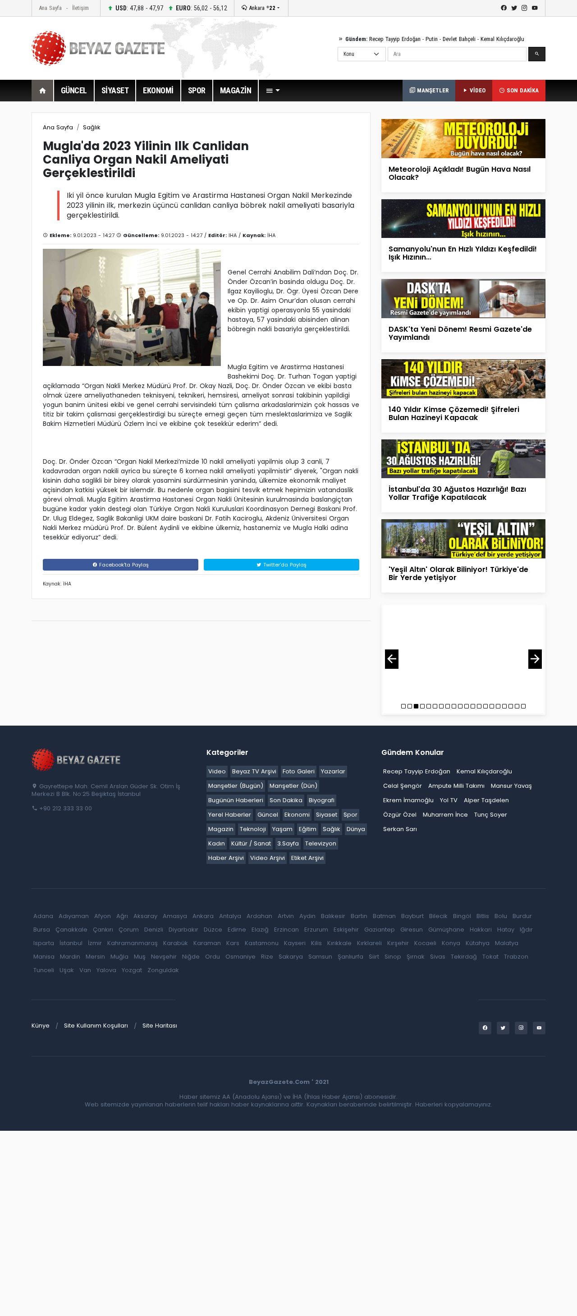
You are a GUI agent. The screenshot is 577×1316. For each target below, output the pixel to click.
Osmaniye (240, 956)
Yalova (106, 970)
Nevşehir (164, 956)
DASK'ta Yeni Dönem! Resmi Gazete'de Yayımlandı (460, 333)
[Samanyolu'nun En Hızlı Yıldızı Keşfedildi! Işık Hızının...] (463, 218)
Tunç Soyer (490, 814)
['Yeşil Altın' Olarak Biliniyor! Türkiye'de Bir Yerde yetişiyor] (463, 538)
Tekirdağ (464, 956)
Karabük (175, 943)
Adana (43, 916)
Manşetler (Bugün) (235, 785)
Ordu (212, 956)
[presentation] (391, 659)
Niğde (191, 956)
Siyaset (326, 814)
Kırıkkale (339, 943)
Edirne (237, 929)
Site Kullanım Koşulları (96, 1025)
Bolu (501, 916)
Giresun (411, 929)
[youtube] (534, 8)
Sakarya (291, 956)
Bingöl (462, 916)
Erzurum (316, 929)
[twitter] (514, 8)
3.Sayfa (288, 843)
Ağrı (122, 916)
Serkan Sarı (400, 829)
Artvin (286, 916)
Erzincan (286, 929)
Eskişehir (346, 929)
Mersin (95, 956)
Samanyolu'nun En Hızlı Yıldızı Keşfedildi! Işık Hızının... (463, 253)
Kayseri (295, 943)
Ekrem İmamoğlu (408, 800)
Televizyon (320, 843)
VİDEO (476, 90)
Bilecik (438, 916)
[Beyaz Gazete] (77, 759)
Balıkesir (333, 916)
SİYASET (115, 90)
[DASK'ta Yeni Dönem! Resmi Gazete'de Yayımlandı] (463, 298)
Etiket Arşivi (307, 858)
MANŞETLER (432, 90)
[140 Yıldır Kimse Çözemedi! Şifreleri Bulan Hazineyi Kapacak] (463, 378)
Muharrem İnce (445, 814)
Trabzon (516, 956)
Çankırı (103, 929)
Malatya (506, 943)
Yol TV (449, 800)
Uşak (67, 970)
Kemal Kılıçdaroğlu (502, 39)
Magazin (221, 829)
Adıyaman (74, 916)
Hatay (505, 929)
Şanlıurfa (350, 956)
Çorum (129, 929)
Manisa (44, 956)
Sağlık (92, 127)
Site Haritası (159, 1025)
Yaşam (282, 829)
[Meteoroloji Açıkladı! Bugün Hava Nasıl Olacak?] (463, 138)
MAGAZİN (236, 90)
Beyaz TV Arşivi (254, 771)
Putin (432, 39)
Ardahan (259, 916)
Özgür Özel (400, 814)
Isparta (43, 943)
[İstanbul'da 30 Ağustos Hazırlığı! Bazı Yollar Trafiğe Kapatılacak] (463, 458)
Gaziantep (379, 929)
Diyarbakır (183, 929)
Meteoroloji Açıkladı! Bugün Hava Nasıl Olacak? (460, 173)
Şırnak (416, 956)
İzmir (95, 943)
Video (217, 771)
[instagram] (524, 8)
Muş (140, 956)
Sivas (437, 956)
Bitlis (482, 916)
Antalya (230, 916)
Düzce (213, 929)
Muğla (119, 956)
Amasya (175, 916)
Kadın (216, 843)
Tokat (490, 956)
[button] (273, 90)
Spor (350, 814)
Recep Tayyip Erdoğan (395, 39)
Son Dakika (286, 800)
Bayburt (412, 916)
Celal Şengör (402, 785)
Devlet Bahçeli (459, 39)
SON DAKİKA (522, 90)
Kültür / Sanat (251, 843)
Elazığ (260, 929)
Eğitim (307, 829)
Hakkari (481, 929)
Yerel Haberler (229, 814)
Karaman (207, 943)
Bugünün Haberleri (235, 800)
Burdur (522, 916)
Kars (232, 943)
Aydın (307, 916)
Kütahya (478, 943)
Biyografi (321, 800)
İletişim (80, 8)
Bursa (41, 929)
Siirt (374, 956)
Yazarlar (333, 771)
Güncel (267, 814)
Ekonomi (297, 814)
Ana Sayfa (50, 8)
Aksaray (145, 916)
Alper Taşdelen (486, 800)
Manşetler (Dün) (293, 785)
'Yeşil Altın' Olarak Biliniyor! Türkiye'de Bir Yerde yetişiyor (458, 573)
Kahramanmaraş (132, 943)
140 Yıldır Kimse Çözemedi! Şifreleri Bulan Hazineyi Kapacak (454, 413)
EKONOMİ (158, 90)
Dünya (356, 829)
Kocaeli (425, 943)
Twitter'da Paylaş (284, 564)
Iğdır (526, 929)
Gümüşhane (446, 929)
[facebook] (503, 8)
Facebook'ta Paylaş (123, 564)
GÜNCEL (74, 90)
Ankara (261, 8)
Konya (451, 943)
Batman (384, 916)
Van (85, 970)
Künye (41, 1025)
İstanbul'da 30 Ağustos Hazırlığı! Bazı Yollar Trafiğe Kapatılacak (457, 493)
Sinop (393, 956)
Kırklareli (369, 943)
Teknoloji (253, 829)
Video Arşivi (267, 858)
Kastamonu (262, 943)
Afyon (102, 916)
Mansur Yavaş (511, 785)
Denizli (153, 929)
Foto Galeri (299, 771)
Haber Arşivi (226, 858)
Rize (267, 956)
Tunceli (43, 970)
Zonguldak (163, 970)
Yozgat (132, 970)
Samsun (320, 956)
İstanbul (71, 943)
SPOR (197, 90)
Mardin (70, 956)
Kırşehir (398, 943)
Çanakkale (71, 929)
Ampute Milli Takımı (456, 785)
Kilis (316, 943)
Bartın (359, 916)
